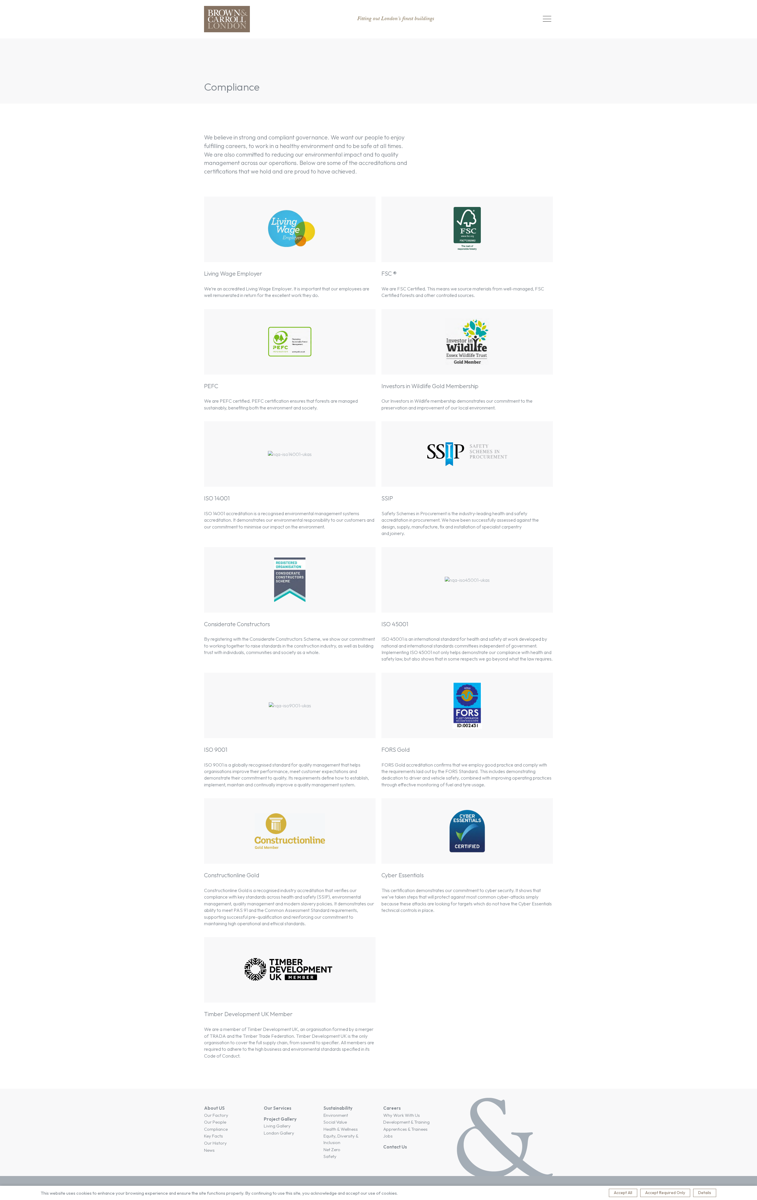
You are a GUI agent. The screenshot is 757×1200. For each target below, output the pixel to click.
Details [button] (704, 1192)
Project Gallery (280, 1119)
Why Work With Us (401, 1115)
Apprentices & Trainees (405, 1129)
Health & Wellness (340, 1129)
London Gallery (279, 1133)
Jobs (388, 1136)
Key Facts (213, 1136)
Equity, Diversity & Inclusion (340, 1139)
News (209, 1150)
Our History (215, 1143)
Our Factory (216, 1115)
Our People (215, 1122)
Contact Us (395, 1147)
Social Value (335, 1122)
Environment (335, 1115)
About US (214, 1108)
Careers (392, 1108)
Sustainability (337, 1108)
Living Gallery (277, 1126)
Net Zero (331, 1149)
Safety (330, 1156)
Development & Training (406, 1122)
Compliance (216, 1129)
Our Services (277, 1108)
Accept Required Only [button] (665, 1192)
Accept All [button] (623, 1192)
